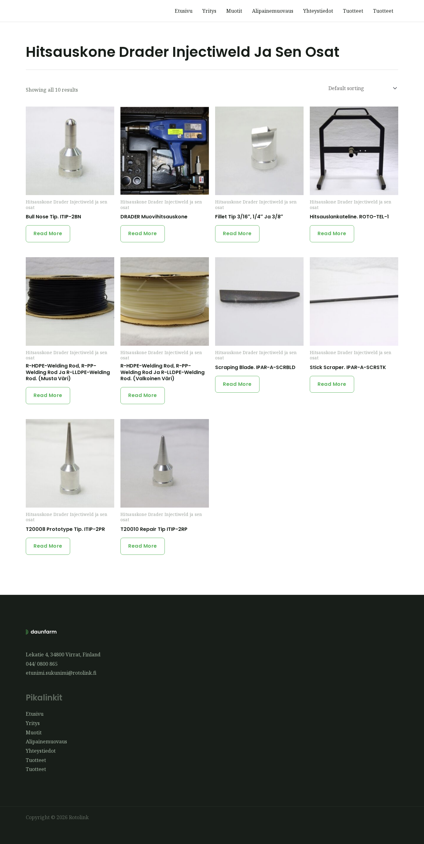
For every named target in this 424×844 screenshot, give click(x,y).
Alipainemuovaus (272, 10)
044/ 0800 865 (42, 663)
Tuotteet (353, 10)
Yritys (209, 10)
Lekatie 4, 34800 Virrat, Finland (63, 654)
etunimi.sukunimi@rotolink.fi (61, 672)
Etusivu (183, 10)
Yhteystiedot (318, 10)
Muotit (234, 10)
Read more (48, 233)
